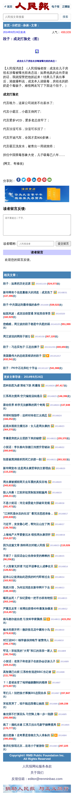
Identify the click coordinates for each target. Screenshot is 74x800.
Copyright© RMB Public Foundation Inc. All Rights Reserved (36, 757)
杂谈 (26, 25)
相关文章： (11, 275)
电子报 (55, 6)
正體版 (66, 6)
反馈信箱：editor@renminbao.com (37, 779)
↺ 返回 (8, 6)
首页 (7, 25)
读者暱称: (9, 243)
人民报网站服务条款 (37, 766)
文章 (34, 25)
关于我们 (37, 772)
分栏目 (16, 25)
